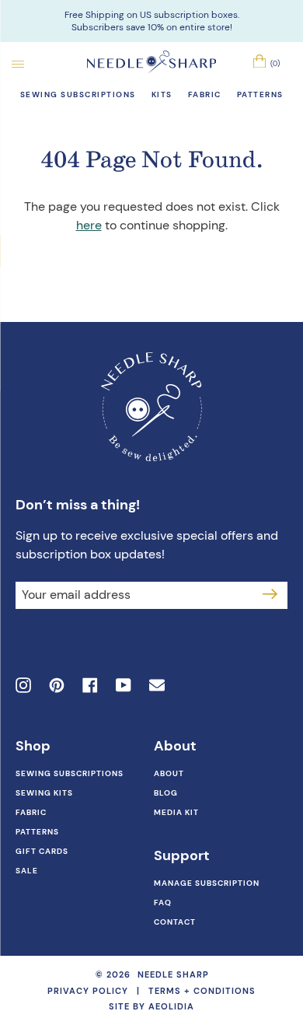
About (169, 773)
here (89, 225)
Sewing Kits (44, 793)
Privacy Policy (87, 990)
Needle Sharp (173, 975)
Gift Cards (42, 851)
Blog (166, 793)
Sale (27, 871)
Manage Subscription (206, 883)
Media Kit (176, 812)
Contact (175, 922)
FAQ (163, 902)
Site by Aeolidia (151, 1006)
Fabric (31, 812)
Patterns (37, 832)
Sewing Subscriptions (70, 773)
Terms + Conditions (202, 990)
